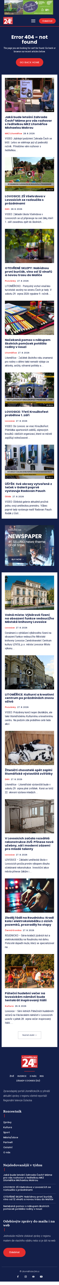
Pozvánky (10, 281)
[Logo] (8, 20)
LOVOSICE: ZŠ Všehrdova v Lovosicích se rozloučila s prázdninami (25, 199)
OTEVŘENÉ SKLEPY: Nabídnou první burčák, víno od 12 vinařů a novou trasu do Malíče (28, 271)
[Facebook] (18, 1277)
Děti (7, 209)
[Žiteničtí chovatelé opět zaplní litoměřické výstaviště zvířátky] (29, 748)
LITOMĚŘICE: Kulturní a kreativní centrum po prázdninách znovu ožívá (29, 698)
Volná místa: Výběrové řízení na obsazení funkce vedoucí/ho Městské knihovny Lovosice (29, 618)
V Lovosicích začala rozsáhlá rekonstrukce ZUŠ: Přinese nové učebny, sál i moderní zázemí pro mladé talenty (29, 843)
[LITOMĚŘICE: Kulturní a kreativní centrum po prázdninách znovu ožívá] (29, 672)
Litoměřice (11, 353)
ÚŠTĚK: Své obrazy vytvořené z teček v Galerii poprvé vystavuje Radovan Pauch (28, 487)
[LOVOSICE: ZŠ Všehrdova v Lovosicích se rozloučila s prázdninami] (29, 174)
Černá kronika (13, 930)
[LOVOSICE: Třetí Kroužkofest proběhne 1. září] (29, 390)
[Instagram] (26, 1277)
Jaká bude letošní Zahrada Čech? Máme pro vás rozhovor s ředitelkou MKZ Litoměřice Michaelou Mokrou (28, 122)
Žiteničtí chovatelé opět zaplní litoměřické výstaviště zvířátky (29, 772)
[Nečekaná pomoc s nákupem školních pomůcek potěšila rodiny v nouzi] (29, 318)
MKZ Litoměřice (13, 133)
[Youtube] (41, 1277)
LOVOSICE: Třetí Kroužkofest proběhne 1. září (26, 413)
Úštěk (8, 496)
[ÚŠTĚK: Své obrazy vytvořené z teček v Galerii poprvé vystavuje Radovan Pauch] (29, 462)
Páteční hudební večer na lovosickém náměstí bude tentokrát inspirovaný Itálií (26, 996)
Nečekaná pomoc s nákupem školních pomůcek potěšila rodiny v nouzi (27, 343)
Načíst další (28, 1035)
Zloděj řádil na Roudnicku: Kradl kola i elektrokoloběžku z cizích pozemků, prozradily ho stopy (29, 921)
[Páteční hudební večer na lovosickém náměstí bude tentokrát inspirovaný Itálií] (29, 971)
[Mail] (33, 1277)
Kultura (9, 1006)
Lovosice (10, 421)
